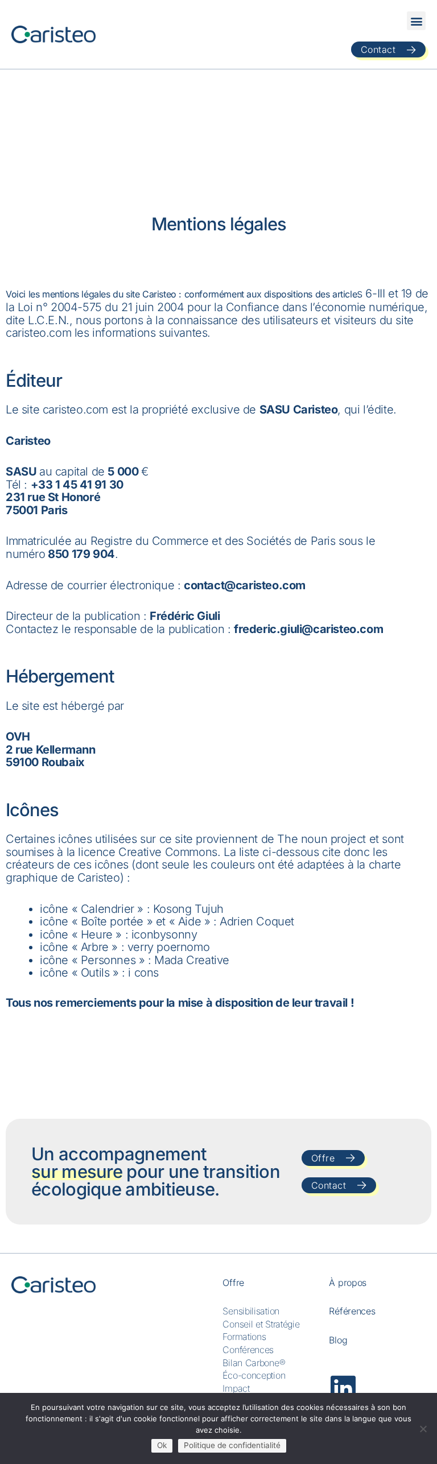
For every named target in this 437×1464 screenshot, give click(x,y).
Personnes (108, 960)
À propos (347, 1282)
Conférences (248, 1349)
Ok (162, 1445)
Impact (235, 1388)
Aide (189, 921)
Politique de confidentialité (232, 1445)
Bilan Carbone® (253, 1362)
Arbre (95, 947)
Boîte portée (112, 921)
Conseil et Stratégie (260, 1324)
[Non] (422, 1428)
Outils (95, 972)
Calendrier (107, 909)
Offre (233, 1282)
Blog (338, 1340)
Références (352, 1311)
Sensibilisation (250, 1311)
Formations (244, 1336)
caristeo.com (38, 333)
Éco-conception (253, 1375)
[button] (416, 20)
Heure (97, 934)
